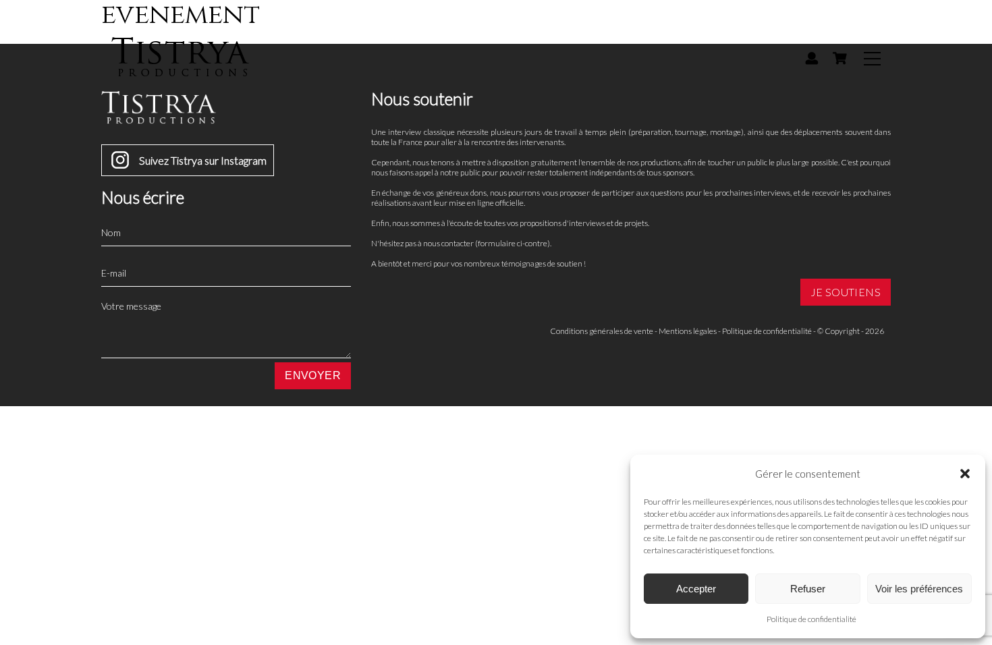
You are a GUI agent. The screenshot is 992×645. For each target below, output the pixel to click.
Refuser (807, 588)
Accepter (696, 588)
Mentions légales (688, 331)
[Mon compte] (812, 58)
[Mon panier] (839, 58)
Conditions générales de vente (601, 331)
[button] (965, 473)
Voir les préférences (919, 588)
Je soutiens (845, 291)
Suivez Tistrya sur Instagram (203, 160)
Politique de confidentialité (811, 619)
